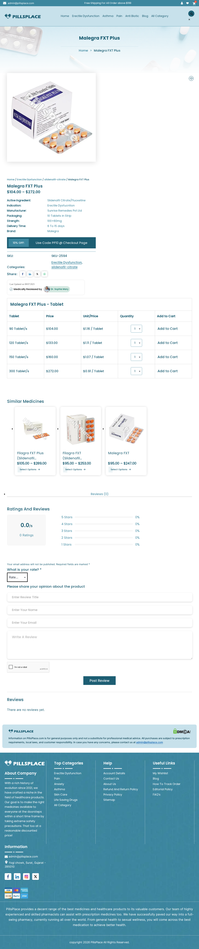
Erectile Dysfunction (85, 16)
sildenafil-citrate (55, 179)
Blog (145, 16)
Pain (119, 16)
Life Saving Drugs (66, 800)
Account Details (114, 773)
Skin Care (60, 794)
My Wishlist (160, 773)
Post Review (99, 681)
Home (65, 16)
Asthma (107, 16)
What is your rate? (24, 569)
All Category (159, 16)
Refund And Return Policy (120, 789)
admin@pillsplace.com (21, 3)
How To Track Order (166, 784)
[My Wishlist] (187, 3)
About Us (109, 784)
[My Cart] (193, 3)
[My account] (182, 3)
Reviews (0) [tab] (100, 494)
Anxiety (59, 784)
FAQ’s (156, 794)
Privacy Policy (112, 794)
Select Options (28, 469)
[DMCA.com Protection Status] (181, 731)
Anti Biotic (132, 16)
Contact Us (111, 778)
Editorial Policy (163, 789)
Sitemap (109, 800)
